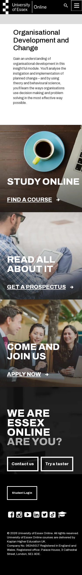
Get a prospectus (36, 287)
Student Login (22, 492)
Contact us (23, 464)
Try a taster (57, 464)
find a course (29, 200)
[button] (66, 5)
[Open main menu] (76, 5)
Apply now (24, 374)
